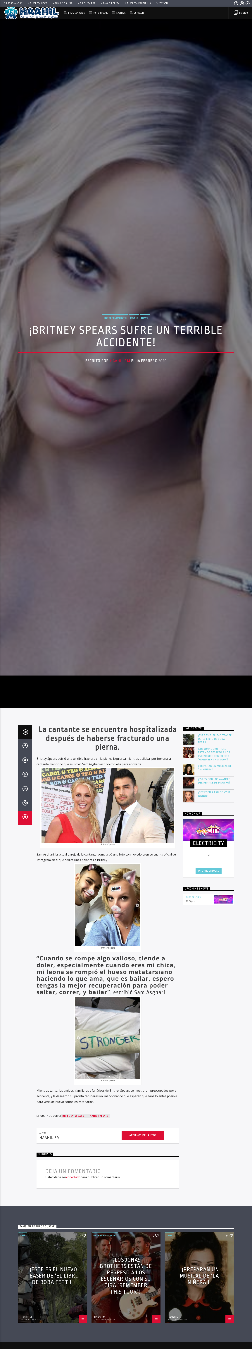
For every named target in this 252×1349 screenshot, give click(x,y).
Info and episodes (208, 933)
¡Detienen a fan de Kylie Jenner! (214, 856)
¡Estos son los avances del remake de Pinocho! (214, 843)
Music (134, 346)
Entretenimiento (115, 346)
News (144, 346)
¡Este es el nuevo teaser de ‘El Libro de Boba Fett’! (215, 801)
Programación (14, 3)
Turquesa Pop (88, 3)
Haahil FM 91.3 (98, 1178)
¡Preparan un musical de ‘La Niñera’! (215, 830)
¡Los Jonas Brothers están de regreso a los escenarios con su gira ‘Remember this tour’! (214, 816)
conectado (73, 1239)
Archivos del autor (142, 1197)
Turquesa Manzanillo (139, 3)
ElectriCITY (193, 959)
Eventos (121, 13)
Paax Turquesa (111, 3)
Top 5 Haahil (100, 13)
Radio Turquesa (63, 3)
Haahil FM (120, 389)
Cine (22, 1297)
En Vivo (243, 13)
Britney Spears (73, 1178)
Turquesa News (38, 3)
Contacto (163, 3)
